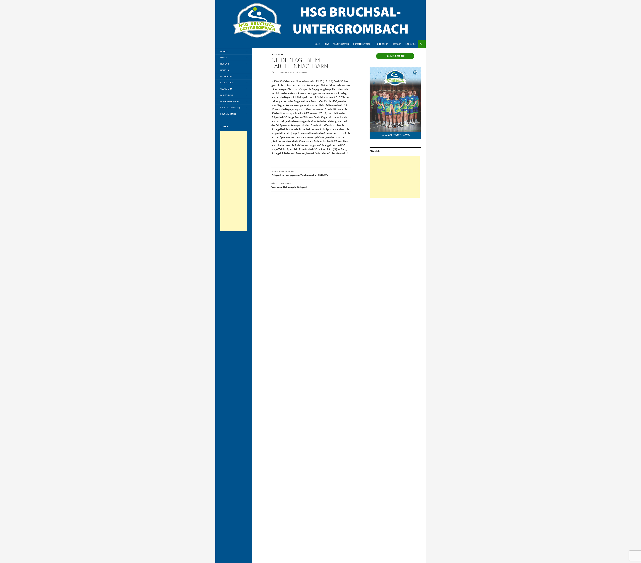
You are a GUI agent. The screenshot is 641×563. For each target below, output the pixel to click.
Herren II (224, 64)
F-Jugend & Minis (228, 114)
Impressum (410, 44)
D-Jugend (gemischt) (230, 101)
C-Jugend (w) (226, 83)
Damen (223, 58)
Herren (223, 51)
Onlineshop (382, 44)
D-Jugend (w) (226, 95)
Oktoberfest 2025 (361, 44)
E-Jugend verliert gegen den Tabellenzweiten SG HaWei (300, 173)
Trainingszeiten (341, 44)
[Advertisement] (395, 177)
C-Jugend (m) (226, 89)
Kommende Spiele (395, 56)
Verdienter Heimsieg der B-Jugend (289, 185)
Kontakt (396, 44)
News (326, 44)
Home (316, 44)
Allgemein (277, 54)
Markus (302, 72)
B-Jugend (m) (226, 76)
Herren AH (225, 70)
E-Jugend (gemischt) (230, 108)
